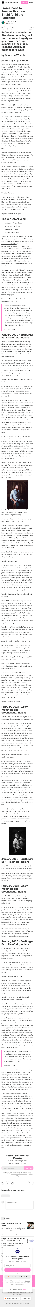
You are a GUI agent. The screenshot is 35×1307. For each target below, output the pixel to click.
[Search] (32, 1218)
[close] (29, 1248)
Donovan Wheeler (11, 21)
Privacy (25, 1292)
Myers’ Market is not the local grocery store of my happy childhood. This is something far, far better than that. (13, 1229)
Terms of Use (26, 1172)
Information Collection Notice (19, 1174)
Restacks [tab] (13, 1196)
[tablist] (9, 1196)
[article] (17, 1228)
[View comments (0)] (7, 28)
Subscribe (24, 2)
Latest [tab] (8, 1218)
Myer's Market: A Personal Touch (11, 1225)
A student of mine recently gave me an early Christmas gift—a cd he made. (12, 1244)
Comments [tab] (6, 1196)
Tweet (13, 329)
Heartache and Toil (17, 258)
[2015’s (14, 351)
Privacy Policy (20, 1284)
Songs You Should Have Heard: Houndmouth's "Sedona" (13, 1240)
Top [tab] (4, 1218)
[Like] (3, 28)
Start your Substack (13, 1299)
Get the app (26, 1299)
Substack (8, 1303)
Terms (30, 1292)
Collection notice (18, 1294)
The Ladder (21, 351)
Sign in (31, 2)
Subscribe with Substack (18, 1277)
